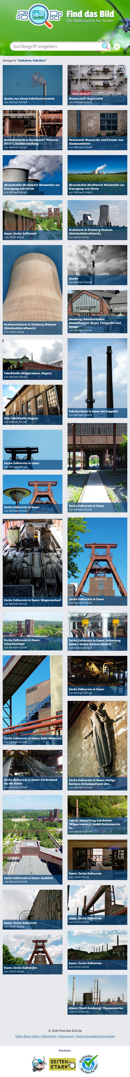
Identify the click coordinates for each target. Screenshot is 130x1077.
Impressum (66, 1036)
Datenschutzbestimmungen (95, 1036)
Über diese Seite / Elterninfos (36, 1036)
